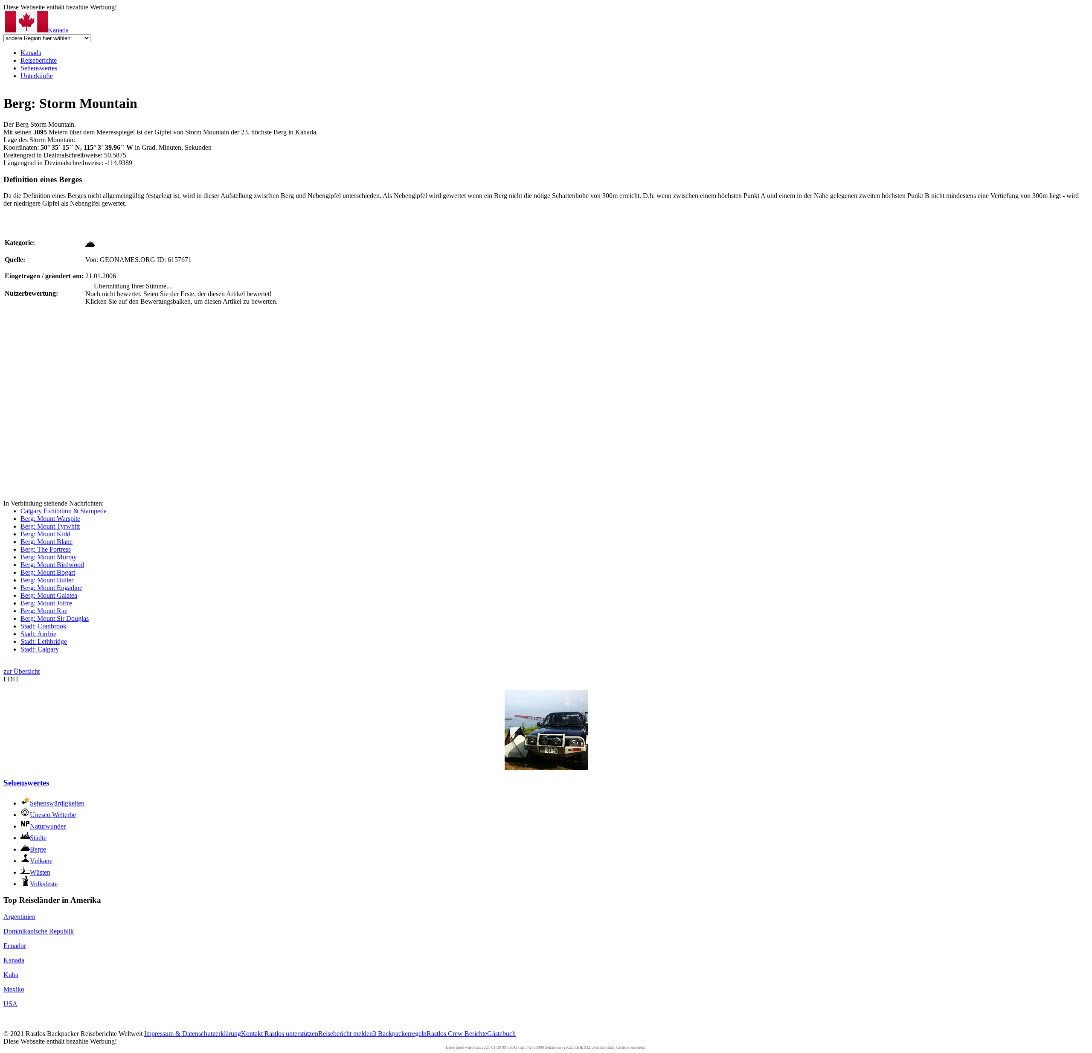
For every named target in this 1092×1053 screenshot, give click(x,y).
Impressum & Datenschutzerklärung (192, 1033)
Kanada (58, 30)
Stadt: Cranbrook (43, 626)
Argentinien (19, 916)
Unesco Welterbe (53, 814)
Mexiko (13, 989)
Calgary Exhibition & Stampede (63, 511)
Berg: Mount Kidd (45, 534)
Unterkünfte (36, 75)
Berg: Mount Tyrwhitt (50, 526)
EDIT (11, 679)
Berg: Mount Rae (43, 610)
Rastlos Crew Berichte (457, 1033)
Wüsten (40, 872)
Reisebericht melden (345, 1033)
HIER (581, 1047)
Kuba (10, 974)
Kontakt (252, 1033)
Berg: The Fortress (45, 549)
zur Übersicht (21, 671)
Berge (38, 849)
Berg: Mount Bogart (47, 572)
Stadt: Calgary (39, 649)
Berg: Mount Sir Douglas (54, 618)
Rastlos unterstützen (291, 1033)
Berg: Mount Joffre (46, 603)
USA (10, 1003)
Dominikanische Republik (38, 931)
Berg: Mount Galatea (48, 595)
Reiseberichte (38, 60)
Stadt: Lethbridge (43, 641)
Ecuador (14, 945)
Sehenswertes (38, 68)
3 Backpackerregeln (400, 1033)
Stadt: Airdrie (38, 633)
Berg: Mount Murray (48, 557)
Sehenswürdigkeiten (57, 803)
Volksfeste (44, 883)
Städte (38, 837)
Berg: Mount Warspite (50, 518)
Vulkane (41, 860)
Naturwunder (48, 826)
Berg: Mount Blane (46, 541)
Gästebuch (501, 1033)
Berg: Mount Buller (46, 580)
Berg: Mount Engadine (51, 587)
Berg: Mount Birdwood (52, 564)
